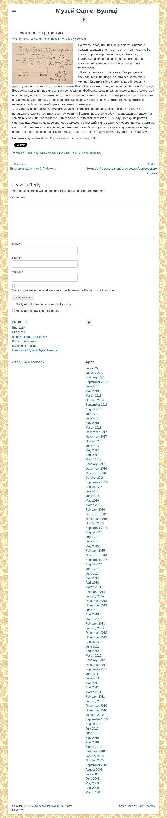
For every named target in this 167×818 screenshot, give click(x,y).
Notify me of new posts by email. (37, 310)
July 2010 (92, 728)
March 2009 (93, 792)
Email (17, 258)
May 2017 (92, 450)
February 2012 (95, 660)
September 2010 (97, 719)
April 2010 (92, 742)
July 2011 (92, 673)
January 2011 (94, 701)
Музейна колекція (59, 152)
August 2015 (94, 532)
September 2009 (97, 765)
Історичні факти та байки (30, 152)
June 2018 (92, 418)
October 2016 (95, 477)
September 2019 (97, 382)
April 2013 (92, 614)
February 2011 (95, 696)
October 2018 (95, 400)
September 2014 (97, 559)
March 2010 (93, 746)
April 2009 (92, 787)
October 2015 (95, 523)
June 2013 (92, 610)
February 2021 (95, 377)
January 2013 (95, 628)
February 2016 (95, 509)
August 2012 (94, 641)
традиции (95, 152)
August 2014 (94, 564)
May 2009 (92, 783)
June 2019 (92, 386)
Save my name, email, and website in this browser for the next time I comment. (64, 290)
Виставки (18, 327)
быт (77, 152)
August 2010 (94, 724)
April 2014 (92, 582)
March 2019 (93, 395)
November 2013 (96, 605)
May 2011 (92, 683)
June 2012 (92, 646)
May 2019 (92, 391)
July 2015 (92, 537)
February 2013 (95, 623)
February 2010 (95, 751)
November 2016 (96, 473)
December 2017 (96, 432)
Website (17, 271)
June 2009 (92, 778)
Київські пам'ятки (24, 341)
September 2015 (97, 528)
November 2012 (96, 637)
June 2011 (92, 678)
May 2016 (92, 500)
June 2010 (92, 733)
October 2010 (95, 714)
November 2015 (96, 518)
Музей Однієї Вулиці (86, 10)
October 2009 (95, 760)
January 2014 (95, 596)
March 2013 (93, 619)
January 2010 (95, 756)
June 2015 (92, 541)
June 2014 (92, 573)
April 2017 (92, 455)
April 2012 (92, 651)
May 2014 (92, 578)
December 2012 (96, 632)
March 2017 (93, 459)
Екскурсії (18, 332)
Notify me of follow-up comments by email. (44, 304)
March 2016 (93, 505)
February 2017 (95, 464)
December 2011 (96, 664)
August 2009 (94, 769)
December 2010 (96, 705)
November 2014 (96, 555)
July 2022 (92, 368)
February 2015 (95, 550)
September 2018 (97, 404)
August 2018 (94, 409)
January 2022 (95, 372)
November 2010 (96, 710)
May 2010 (92, 737)
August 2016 (94, 486)
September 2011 (96, 669)
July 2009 (92, 774)
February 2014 (95, 591)
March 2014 (93, 587)
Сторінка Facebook (28, 362)
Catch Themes (146, 805)
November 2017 (96, 436)
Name (17, 244)
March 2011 (93, 692)
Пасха (84, 152)
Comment (18, 197)
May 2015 (92, 546)
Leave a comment (75, 38)
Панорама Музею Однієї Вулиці (34, 350)
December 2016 (96, 468)
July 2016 (92, 491)
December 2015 (96, 514)
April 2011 (92, 687)
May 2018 (92, 423)
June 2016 (92, 495)
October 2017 (95, 441)
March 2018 (93, 427)
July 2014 (92, 568)
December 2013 (96, 601)
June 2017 (92, 445)
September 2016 (97, 482)
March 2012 (93, 655)
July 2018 (92, 413)
